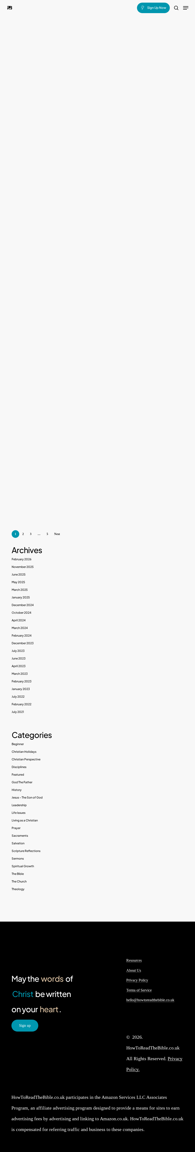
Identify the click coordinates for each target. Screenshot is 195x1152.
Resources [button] (134, 960)
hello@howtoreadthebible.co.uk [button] (150, 1000)
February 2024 (22, 635)
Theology (18, 889)
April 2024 (19, 620)
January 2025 (21, 597)
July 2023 (18, 651)
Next (57, 534)
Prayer (16, 828)
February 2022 (21, 704)
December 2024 (23, 605)
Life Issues (18, 813)
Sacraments (20, 835)
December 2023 (23, 643)
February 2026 (21, 559)
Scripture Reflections (26, 851)
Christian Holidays (24, 751)
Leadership (19, 805)
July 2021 (18, 712)
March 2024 (20, 628)
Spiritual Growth (23, 866)
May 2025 (18, 582)
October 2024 (21, 612)
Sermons (18, 858)
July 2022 (18, 696)
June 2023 (18, 658)
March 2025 (20, 590)
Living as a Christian (25, 820)
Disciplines (19, 767)
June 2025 (18, 574)
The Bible (18, 874)
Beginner (18, 744)
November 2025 (23, 567)
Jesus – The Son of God (27, 797)
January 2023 (21, 689)
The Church (19, 881)
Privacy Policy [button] (137, 980)
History (17, 790)
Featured (18, 774)
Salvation (18, 843)
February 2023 (21, 681)
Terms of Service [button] (139, 990)
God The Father (22, 782)
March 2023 (20, 673)
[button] (185, 7)
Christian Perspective (26, 759)
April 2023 (18, 666)
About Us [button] (133, 970)
